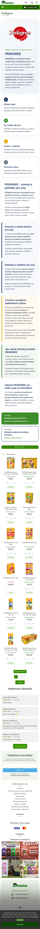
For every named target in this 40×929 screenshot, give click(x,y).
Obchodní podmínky (20, 801)
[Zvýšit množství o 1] (14, 483)
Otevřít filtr (21, 447)
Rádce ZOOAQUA (20, 794)
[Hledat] (37, 2)
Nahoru (20, 682)
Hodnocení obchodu (20, 688)
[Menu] (2, 7)
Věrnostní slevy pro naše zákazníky (20, 791)
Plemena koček (20, 799)
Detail (11, 592)
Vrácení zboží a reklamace (20, 809)
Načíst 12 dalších (20, 671)
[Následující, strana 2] (20, 677)
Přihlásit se (20, 770)
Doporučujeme (10, 454)
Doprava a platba (20, 804)
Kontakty (20, 788)
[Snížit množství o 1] (7, 483)
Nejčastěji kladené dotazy (20, 807)
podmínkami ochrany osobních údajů (20, 775)
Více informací (34, 916)
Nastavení (20, 920)
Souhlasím (20, 924)
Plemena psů (20, 796)
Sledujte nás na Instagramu (20, 839)
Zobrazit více (20, 746)
